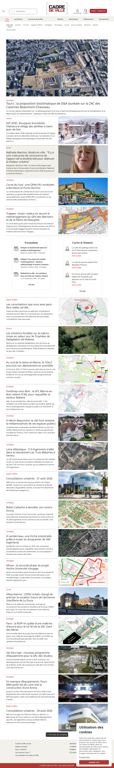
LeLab (66, 25)
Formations (104, 19)
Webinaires (88, 19)
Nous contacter (20, 749)
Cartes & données (35, 19)
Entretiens (73, 19)
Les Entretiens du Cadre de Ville (27, 755)
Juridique (18, 19)
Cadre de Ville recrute (23, 743)
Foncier (26, 25)
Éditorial (87, 25)
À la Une (9, 25)
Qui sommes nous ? (22, 752)
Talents (60, 19)
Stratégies (48, 25)
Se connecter (77, 13)
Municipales (11, 30)
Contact (85, 13)
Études (95, 25)
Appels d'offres (36, 25)
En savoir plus (84, 757)
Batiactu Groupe (21, 746)
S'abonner (98, 11)
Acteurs (18, 25)
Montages (58, 25)
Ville (7, 19)
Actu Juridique (76, 25)
